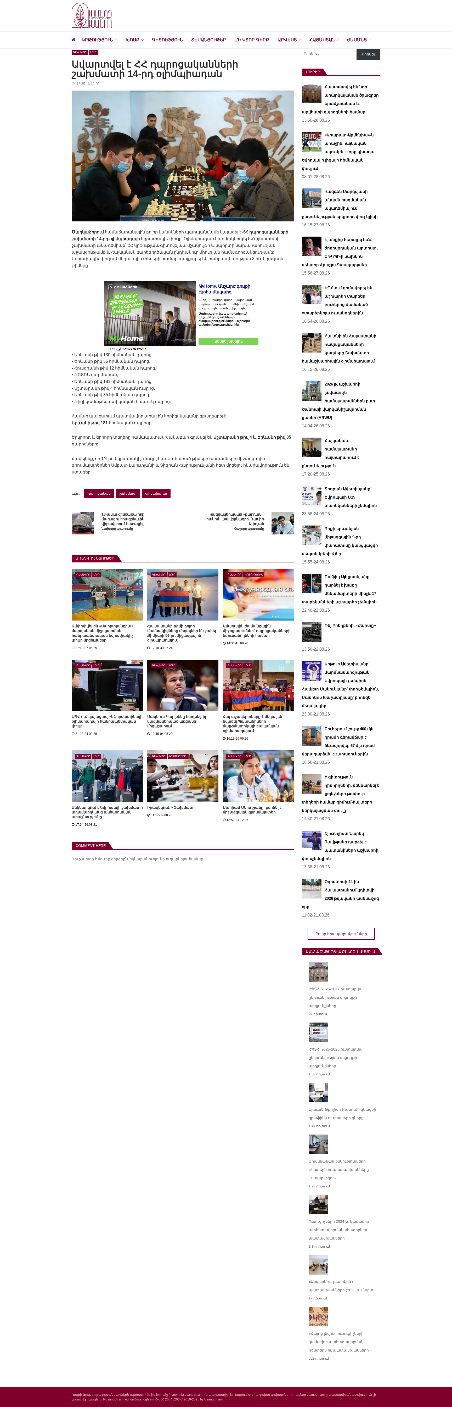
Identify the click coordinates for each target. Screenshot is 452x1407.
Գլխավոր (80, 52)
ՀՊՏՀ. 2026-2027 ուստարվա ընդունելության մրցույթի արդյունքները (336, 997)
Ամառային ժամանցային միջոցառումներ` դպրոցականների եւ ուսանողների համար (257, 631)
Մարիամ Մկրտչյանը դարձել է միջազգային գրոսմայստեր (252, 809)
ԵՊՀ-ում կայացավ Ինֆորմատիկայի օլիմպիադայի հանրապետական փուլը (107, 721)
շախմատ (128, 493)
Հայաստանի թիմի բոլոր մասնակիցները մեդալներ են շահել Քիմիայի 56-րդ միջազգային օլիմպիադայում (181, 633)
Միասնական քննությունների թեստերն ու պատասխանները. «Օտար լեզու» (339, 1169)
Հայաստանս (323, 39)
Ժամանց (357, 39)
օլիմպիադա (156, 493)
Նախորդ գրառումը (117, 529)
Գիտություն (167, 39)
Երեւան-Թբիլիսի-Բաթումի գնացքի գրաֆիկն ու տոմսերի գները (342, 1113)
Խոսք (132, 39)
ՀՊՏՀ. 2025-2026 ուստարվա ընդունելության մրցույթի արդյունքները (336, 1057)
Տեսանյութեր (208, 39)
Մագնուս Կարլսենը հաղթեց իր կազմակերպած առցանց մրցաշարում (177, 721)
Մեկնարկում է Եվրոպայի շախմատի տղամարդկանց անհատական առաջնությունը (107, 812)
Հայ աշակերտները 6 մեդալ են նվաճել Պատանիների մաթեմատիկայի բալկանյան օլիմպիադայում (252, 723)
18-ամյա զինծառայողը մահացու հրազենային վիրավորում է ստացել (122, 519)
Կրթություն (97, 39)
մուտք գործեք (111, 859)
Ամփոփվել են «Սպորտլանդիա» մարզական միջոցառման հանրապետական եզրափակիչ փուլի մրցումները (102, 633)
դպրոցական (99, 493)
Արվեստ (287, 39)
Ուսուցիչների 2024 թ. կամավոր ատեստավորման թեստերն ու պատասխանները (339, 1229)
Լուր (93, 52)
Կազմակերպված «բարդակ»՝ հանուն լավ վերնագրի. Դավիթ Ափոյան (235, 519)
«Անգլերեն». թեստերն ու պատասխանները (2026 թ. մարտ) (342, 1286)
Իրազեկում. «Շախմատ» (171, 807)
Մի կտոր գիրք (251, 39)
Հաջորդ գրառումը (249, 529)
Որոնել (368, 54)
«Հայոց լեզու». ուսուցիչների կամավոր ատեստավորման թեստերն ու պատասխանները (339, 1341)
